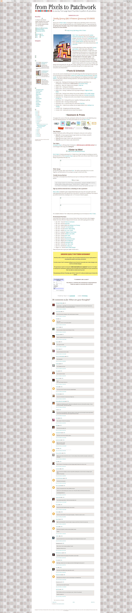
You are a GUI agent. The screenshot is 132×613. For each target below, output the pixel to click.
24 (66, 478)
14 (68, 401)
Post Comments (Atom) (60, 603)
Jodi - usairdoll (58, 485)
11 (62, 378)
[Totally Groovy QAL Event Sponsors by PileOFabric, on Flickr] (75, 130)
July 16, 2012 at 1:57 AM (61, 450)
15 (60, 409)
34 (61, 560)
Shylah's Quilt (44, 79)
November (38, 117)
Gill (56, 318)
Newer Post (54, 602)
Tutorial (37, 100)
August (38, 121)
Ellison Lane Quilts (70, 233)
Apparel (37, 97)
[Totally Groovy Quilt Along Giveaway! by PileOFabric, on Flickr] (75, 151)
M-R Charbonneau (59, 552)
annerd (57, 526)
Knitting (37, 103)
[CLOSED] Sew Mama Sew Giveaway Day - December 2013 (45, 71)
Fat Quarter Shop (57, 145)
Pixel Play (80, 39)
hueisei (57, 341)
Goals (37, 95)
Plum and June (67, 237)
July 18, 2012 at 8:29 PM (61, 572)
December (38, 116)
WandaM (57, 519)
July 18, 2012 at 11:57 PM (61, 579)
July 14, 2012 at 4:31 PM (61, 368)
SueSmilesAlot (58, 432)
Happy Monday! (39, 127)
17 (61, 425)
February (38, 134)
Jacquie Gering (80, 75)
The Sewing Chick (69, 227)
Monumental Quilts (70, 239)
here (73, 170)
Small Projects (39, 91)
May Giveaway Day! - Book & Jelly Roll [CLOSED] (45, 63)
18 (64, 432)
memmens (58, 468)
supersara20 (58, 497)
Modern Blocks (79, 41)
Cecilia (57, 386)
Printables (38, 104)
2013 (37, 113)
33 (65, 552)
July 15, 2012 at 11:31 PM (61, 437)
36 (64, 574)
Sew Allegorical (69, 240)
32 (63, 543)
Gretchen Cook (58, 574)
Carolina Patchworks (89, 95)
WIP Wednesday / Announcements (42, 124)
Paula (57, 560)
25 (64, 485)
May (37, 130)
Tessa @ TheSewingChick (60, 356)
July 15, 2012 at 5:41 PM (61, 430)
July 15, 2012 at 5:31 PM (61, 407)
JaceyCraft (67, 223)
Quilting (37, 106)
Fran (57, 567)
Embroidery (38, 101)
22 (60, 461)
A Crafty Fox (58, 98)
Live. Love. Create (68, 230)
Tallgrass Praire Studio (71, 232)
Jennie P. (57, 327)
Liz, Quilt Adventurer (59, 478)
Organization (39, 98)
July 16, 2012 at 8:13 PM (61, 483)
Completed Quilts (39, 89)
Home (74, 602)
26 (63, 497)
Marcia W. (57, 378)
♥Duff (57, 425)
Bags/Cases (38, 94)
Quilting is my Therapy (74, 225)
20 (60, 448)
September (39, 120)
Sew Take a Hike (69, 244)
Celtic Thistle (58, 311)
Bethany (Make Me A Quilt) (60, 401)
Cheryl (57, 504)
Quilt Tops (38, 92)
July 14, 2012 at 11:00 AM (61, 346)
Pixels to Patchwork (69, 221)
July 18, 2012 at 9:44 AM (61, 557)
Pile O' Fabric (63, 22)
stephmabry (58, 334)
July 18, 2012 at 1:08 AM (61, 533)
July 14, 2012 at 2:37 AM (61, 324)
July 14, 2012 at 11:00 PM (61, 391)
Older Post (93, 602)
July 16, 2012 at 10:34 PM (61, 502)
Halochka (57, 589)
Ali (56, 409)
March (38, 133)
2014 (37, 112)
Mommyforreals (69, 242)
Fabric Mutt (67, 235)
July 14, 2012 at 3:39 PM (61, 361)
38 (62, 589)
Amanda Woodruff (88, 75)
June (38, 129)
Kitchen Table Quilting (69, 228)
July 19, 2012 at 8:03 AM (61, 596)
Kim (56, 461)
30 (61, 526)
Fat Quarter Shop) (83, 83)
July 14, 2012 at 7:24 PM (61, 384)
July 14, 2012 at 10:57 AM (61, 339)
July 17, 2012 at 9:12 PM (61, 516)
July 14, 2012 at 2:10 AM (61, 316)
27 (61, 504)
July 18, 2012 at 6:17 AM (61, 550)
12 (61, 386)
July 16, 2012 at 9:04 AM (61, 466)
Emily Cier (73, 75)
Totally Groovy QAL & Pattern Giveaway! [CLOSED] (41, 126)
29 (62, 519)
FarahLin (57, 363)
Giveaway (84, 296)
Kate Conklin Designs (89, 93)
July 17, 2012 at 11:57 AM (61, 509)
